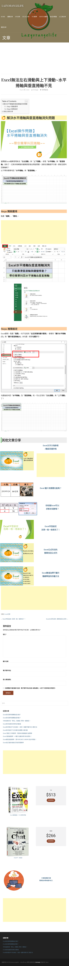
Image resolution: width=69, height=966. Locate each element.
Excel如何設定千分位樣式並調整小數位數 (15, 730)
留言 (5, 634)
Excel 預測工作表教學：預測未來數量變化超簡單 (17, 733)
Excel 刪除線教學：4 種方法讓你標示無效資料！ (17, 736)
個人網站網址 (7, 679)
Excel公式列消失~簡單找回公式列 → (57, 619)
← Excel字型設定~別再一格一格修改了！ (13, 619)
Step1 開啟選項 (12, 106)
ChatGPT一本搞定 (18, 857)
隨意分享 (3, 27)
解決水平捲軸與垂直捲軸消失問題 (15, 104)
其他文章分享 (8, 111)
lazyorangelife (13, 5)
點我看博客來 (51, 800)
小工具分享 (62, 16)
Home (3, 16)
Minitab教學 (43, 16)
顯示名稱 (5, 661)
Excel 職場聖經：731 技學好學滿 (18, 815)
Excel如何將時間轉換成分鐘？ (12, 714)
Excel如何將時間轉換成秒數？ (12, 718)
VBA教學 (34, 16)
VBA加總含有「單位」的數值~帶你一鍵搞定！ (17, 721)
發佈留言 (45, 90)
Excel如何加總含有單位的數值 (12, 724)
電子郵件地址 (7, 670)
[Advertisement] (34, 57)
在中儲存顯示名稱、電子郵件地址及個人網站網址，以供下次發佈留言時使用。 (30, 688)
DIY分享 (17, 16)
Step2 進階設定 (12, 109)
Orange (35, 90)
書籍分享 (10, 16)
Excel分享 (25, 16)
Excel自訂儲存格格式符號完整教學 (13, 742)
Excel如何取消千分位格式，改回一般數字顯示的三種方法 (20, 727)
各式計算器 (53, 16)
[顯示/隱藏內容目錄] (25, 101)
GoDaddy (37, 962)
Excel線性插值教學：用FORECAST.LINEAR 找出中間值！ (20, 739)
